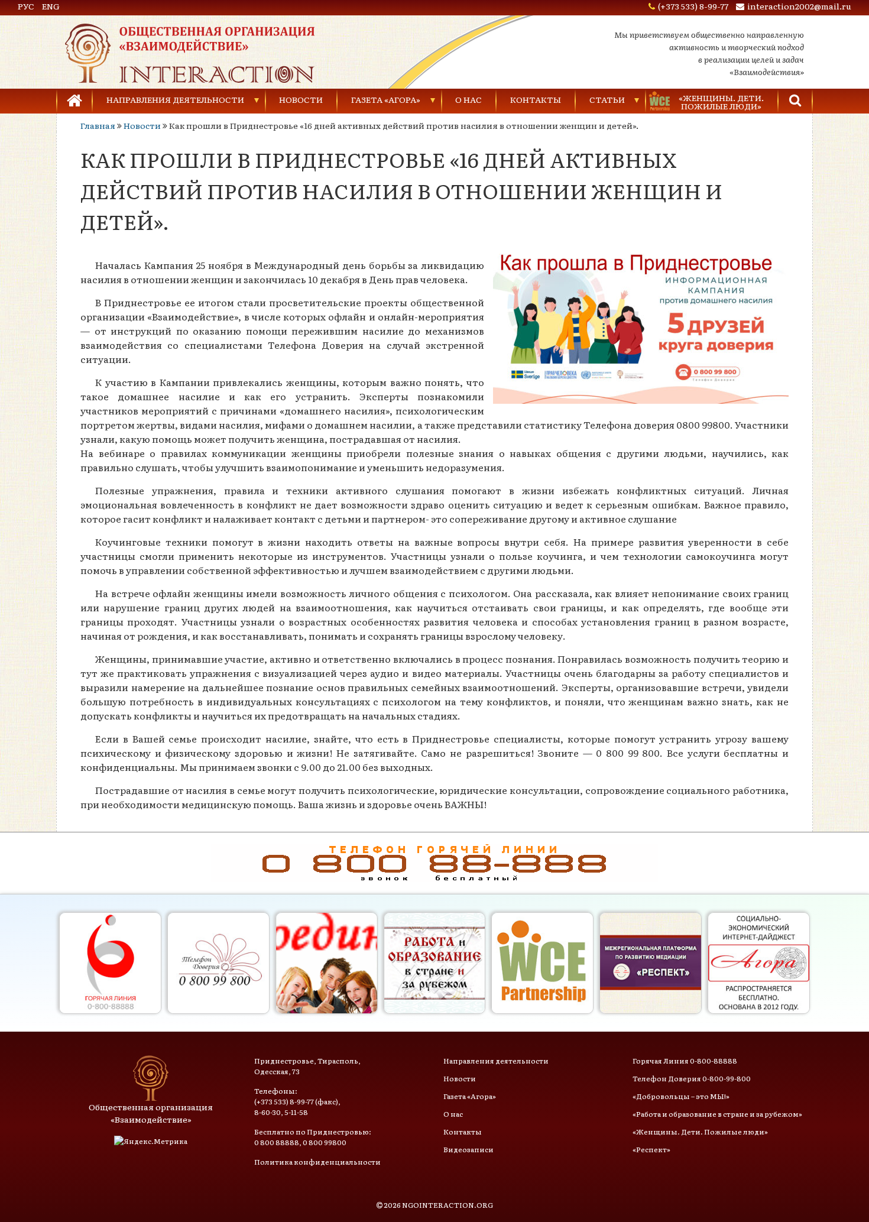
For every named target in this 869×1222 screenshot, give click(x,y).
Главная (97, 125)
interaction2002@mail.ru (799, 6)
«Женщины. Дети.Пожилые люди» (721, 102)
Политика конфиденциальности (317, 1161)
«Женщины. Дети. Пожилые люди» (700, 1131)
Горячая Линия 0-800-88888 (685, 1060)
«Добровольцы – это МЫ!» (681, 1096)
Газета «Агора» (385, 99)
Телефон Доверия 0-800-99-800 (692, 1078)
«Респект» (651, 1149)
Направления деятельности (175, 99)
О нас (468, 99)
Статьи (607, 99)
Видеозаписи (468, 1149)
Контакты (535, 99)
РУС (26, 6)
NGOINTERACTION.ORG (447, 1205)
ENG (51, 6)
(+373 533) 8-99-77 (693, 6)
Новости (301, 99)
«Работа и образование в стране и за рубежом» (717, 1113)
